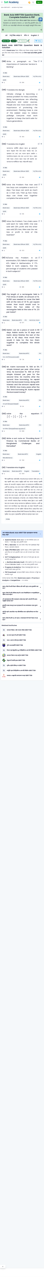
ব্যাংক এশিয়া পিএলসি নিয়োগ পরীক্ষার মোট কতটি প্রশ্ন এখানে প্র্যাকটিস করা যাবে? (20, 587)
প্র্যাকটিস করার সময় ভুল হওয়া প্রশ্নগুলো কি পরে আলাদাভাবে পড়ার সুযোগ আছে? (19, 606)
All (6, 35)
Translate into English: (15, 467)
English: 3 (35, 35)
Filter (39, 41)
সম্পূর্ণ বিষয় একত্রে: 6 (16, 35)
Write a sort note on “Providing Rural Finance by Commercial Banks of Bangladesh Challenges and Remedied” (23, 442)
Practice (23, 41)
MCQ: (6, 41)
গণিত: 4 (26, 35)
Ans (6, 73)
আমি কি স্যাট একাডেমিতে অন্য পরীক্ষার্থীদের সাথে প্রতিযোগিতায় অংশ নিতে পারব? (20, 612)
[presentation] (16, 416)
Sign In (39, 2)
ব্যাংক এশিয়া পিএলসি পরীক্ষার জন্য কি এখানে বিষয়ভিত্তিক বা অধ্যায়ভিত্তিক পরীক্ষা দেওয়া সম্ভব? (20, 594)
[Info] (3, 30)
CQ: (14, 41)
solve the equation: (23, 415)
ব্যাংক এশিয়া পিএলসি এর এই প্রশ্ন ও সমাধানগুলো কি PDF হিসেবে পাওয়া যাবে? (20, 619)
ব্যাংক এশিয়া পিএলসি (5, 7)
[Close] (2, 1266)
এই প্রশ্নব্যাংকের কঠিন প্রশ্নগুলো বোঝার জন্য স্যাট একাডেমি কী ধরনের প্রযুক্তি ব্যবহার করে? (19, 600)
